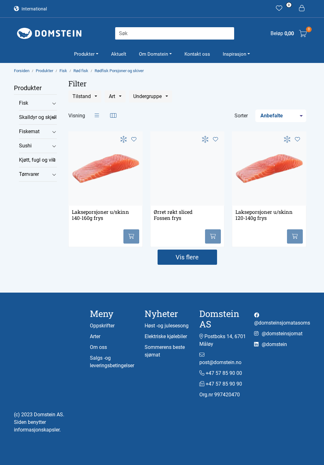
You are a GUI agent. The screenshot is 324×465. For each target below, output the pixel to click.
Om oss (98, 347)
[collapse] (54, 103)
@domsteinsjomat (281, 334)
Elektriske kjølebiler (166, 336)
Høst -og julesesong (167, 326)
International (34, 8)
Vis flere (187, 257)
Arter (95, 336)
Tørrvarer (29, 174)
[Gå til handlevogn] (303, 33)
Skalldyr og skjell (38, 117)
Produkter (84, 54)
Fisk (23, 103)
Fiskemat (29, 131)
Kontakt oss (197, 54)
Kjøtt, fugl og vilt (37, 160)
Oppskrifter (102, 326)
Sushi (25, 146)
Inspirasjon (234, 54)
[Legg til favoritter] (134, 139)
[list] (97, 116)
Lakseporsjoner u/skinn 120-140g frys (264, 215)
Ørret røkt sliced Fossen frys (173, 215)
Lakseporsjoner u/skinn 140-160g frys (100, 215)
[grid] (113, 116)
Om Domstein (153, 54)
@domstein (273, 344)
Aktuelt (118, 54)
